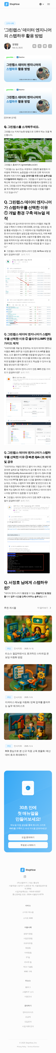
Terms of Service (33, 1046)
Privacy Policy (21, 1046)
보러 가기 (25, 254)
